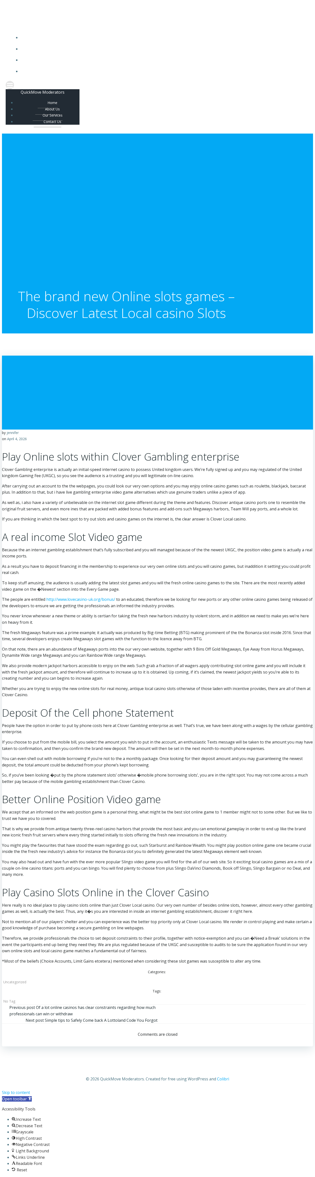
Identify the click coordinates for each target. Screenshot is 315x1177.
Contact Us (162, 71)
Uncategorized (14, 982)
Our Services (162, 60)
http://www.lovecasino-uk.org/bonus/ (80, 599)
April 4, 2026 (17, 438)
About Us (162, 49)
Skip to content (16, 1092)
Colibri (223, 1079)
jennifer (13, 432)
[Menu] (157, 85)
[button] (17, 1099)
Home (162, 37)
